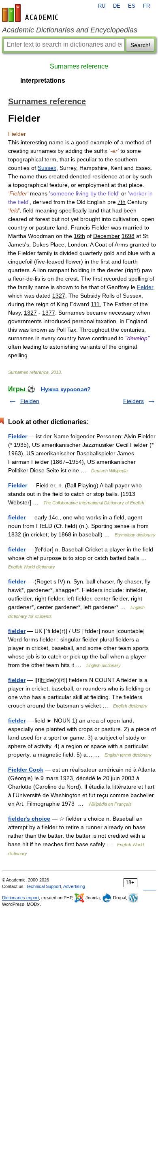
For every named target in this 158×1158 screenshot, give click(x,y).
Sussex (47, 168)
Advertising (74, 886)
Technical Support (43, 886)
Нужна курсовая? (66, 389)
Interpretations (42, 80)
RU (101, 6)
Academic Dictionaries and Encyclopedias (69, 30)
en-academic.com (31, 13)
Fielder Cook (25, 769)
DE (116, 6)
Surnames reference (79, 66)
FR (146, 6)
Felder (145, 287)
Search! (140, 45)
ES (131, 6)
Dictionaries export (20, 897)
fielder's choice (29, 818)
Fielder (17, 436)
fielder (17, 517)
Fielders (133, 401)
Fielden (29, 401)
